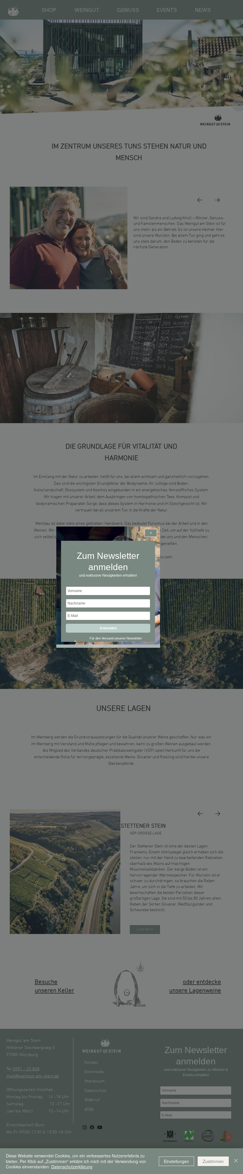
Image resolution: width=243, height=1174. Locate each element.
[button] (151, 533)
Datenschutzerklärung (71, 1167)
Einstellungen (176, 1161)
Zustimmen (213, 1161)
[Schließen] (235, 1161)
